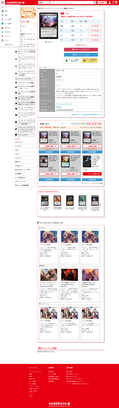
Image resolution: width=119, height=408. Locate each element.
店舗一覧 (7, 32)
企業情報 (51, 381)
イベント (7, 36)
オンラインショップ (35, 371)
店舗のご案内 (33, 388)
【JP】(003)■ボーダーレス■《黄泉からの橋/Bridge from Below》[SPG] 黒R (96, 159)
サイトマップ (33, 367)
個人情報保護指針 (53, 379)
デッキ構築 (8, 23)
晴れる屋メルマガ (71, 376)
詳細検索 (101, 2)
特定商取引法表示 (53, 376)
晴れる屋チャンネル (72, 374)
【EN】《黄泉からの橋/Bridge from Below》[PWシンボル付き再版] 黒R (53, 158)
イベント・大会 (33, 386)
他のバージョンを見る (81, 55)
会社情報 (51, 367)
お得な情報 (69, 367)
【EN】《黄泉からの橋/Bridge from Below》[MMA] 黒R (74, 134)
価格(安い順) (48, 127)
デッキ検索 (8, 19)
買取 (6, 11)
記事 (6, 15)
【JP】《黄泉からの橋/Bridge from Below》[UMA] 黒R (53, 134)
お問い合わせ (9, 44)
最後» (99, 127)
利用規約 (51, 371)
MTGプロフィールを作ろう (74, 379)
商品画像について (76, 114)
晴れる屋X (69, 371)
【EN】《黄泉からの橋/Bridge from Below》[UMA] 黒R (96, 134)
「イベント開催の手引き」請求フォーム (78, 384)
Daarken (58, 107)
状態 (62, 21)
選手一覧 (7, 28)
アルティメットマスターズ (64, 104)
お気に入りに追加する (81, 49)
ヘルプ (7, 40)
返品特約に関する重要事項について (92, 114)
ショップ (7, 7)
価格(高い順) (56, 127)
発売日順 (63, 127)
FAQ (30, 396)
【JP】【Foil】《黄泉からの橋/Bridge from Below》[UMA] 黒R (75, 158)
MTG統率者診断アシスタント (74, 381)
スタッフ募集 (52, 374)
